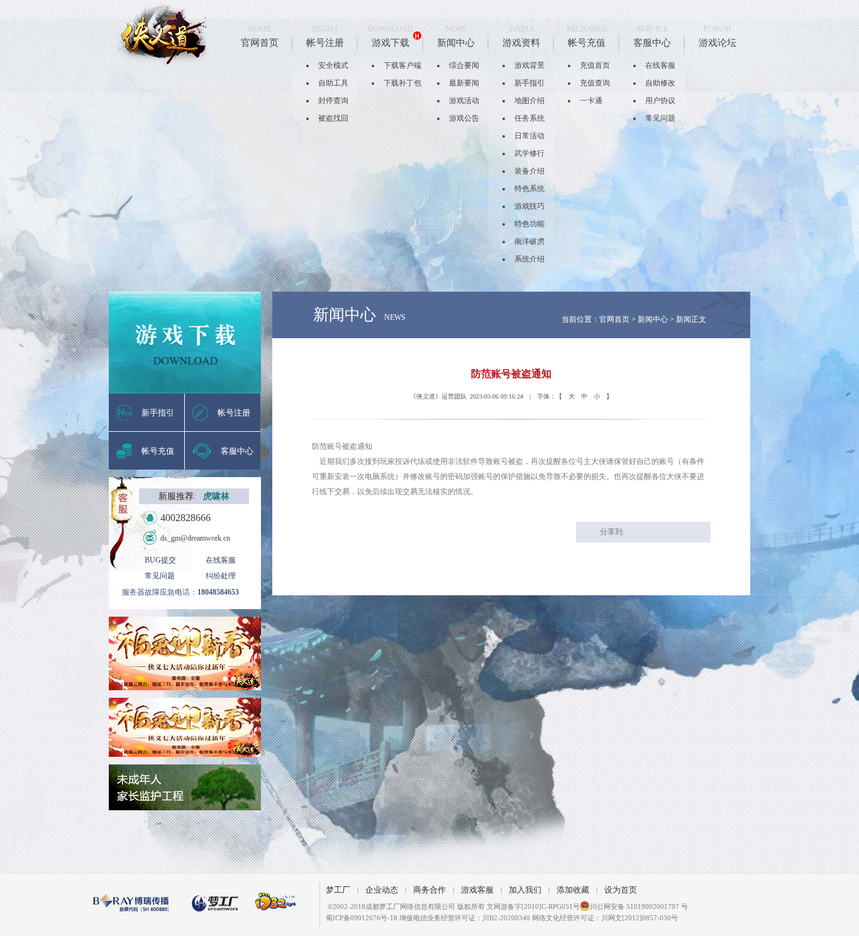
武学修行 (529, 153)
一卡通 (591, 100)
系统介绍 (529, 259)
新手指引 (529, 83)
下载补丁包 (402, 83)
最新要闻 (464, 83)
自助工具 (333, 83)
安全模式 (333, 65)
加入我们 (525, 890)
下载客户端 (402, 65)
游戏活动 (464, 100)
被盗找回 (333, 118)
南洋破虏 (529, 241)
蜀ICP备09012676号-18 (361, 918)
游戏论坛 (717, 43)
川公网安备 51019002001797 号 (639, 906)
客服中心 (652, 43)
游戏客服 (477, 890)
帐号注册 (325, 43)
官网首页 (260, 43)
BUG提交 (160, 560)
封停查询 (333, 100)
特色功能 (529, 223)
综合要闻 (464, 65)
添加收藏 (573, 890)
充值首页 (595, 65)
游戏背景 (529, 65)
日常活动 (529, 135)
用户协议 (660, 100)
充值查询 (595, 83)
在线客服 (660, 65)
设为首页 (620, 890)
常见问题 (660, 118)
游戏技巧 (529, 206)
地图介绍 (529, 100)
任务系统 (529, 118)
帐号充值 (587, 43)
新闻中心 (456, 43)
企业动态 (381, 890)
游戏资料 (521, 43)
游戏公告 (464, 118)
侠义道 (161, 34)
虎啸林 (216, 496)
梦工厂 (338, 890)
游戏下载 (390, 43)
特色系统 (529, 188)
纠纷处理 (221, 575)
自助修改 (660, 83)
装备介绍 (529, 171)
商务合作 (429, 890)
